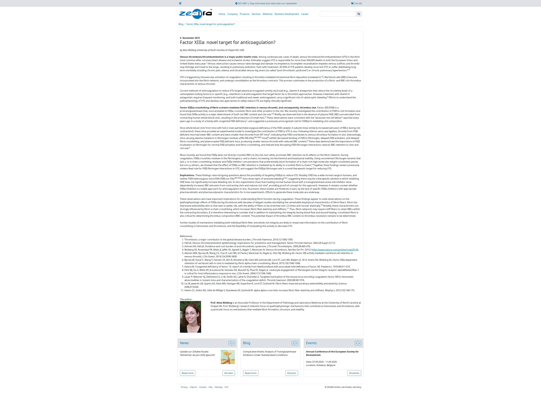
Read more (187, 373)
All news (228, 373)
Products (245, 14)
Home (222, 14)
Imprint (193, 387)
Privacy (184, 387)
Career (305, 14)
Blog (181, 24)
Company (232, 14)
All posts (291, 373)
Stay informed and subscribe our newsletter (273, 3)
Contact (202, 387)
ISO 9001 (243, 3)
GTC (227, 387)
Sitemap (218, 387)
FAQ (210, 387)
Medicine (267, 14)
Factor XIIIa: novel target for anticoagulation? (211, 24)
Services (256, 14)
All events (354, 373)
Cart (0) (357, 3)
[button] (230, 343)
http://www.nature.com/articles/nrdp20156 (335, 249)
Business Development (287, 14)
